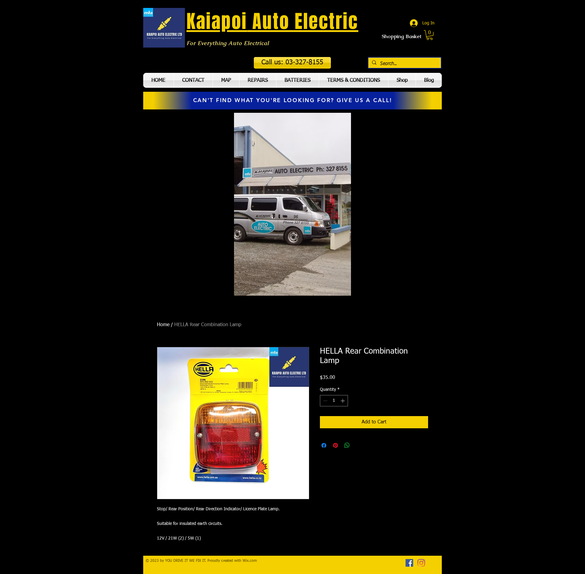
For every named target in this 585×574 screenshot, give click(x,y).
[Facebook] (409, 563)
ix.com (251, 561)
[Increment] (343, 400)
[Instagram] (421, 563)
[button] (292, 63)
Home (163, 325)
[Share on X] (358, 445)
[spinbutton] (333, 400)
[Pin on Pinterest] (335, 445)
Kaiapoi (216, 21)
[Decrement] (324, 400)
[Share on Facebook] (324, 445)
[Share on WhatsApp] (347, 445)
